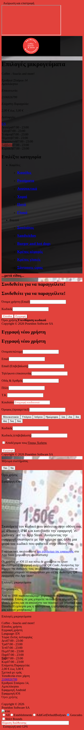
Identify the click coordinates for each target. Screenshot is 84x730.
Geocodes (76, 715)
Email (5, 358)
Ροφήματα (25, 180)
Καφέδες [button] (14, 165)
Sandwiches (26, 235)
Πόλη (5, 387)
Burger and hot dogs (33, 244)
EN (4, 123)
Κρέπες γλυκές (28, 259)
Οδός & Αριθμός (12, 380)
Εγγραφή (20, 316)
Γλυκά (22, 212)
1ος (63, 416)
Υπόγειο (26, 416)
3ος (77, 416)
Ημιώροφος (52, 416)
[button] (31, 54)
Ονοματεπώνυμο (12, 351)
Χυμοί (22, 197)
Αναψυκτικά (27, 189)
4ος (5, 421)
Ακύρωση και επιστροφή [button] (18, 3)
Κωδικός (7, 309)
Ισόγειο (38, 416)
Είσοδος (7, 316)
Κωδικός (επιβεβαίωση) (16, 435)
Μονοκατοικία (11, 416)
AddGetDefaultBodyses (51, 715)
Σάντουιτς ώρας (30, 267)
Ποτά (21, 204)
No (12, 468)
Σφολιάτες (25, 227)
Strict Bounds (13, 719)
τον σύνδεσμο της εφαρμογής (55, 551)
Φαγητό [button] (14, 220)
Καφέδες (24, 172)
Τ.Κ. (4, 395)
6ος (19, 421)
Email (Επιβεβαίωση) (15, 366)
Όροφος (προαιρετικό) (15, 409)
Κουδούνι (8, 402)
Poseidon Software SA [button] (39, 323)
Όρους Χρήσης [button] (37, 442)
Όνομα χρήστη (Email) (16, 301)
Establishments (23, 715)
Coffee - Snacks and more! (18, 623)
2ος (70, 416)
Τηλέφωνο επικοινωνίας (16, 373)
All (8, 715)
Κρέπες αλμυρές (30, 252)
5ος (12, 421)
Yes (5, 468)
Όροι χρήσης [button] (10, 320)
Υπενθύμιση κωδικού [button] (32, 320)
